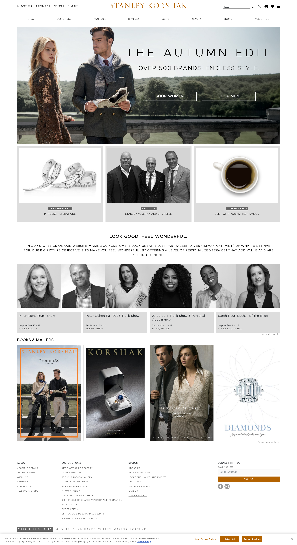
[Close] (292, 539)
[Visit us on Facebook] (220, 486)
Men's (165, 19)
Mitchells (24, 6)
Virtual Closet (26, 482)
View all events (270, 334)
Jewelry (133, 19)
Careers (134, 491)
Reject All (229, 539)
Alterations (24, 487)
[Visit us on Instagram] (227, 486)
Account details (27, 468)
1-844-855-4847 (138, 496)
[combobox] (236, 6)
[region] (148, 539)
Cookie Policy (144, 542)
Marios (73, 6)
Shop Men (228, 96)
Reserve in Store (27, 491)
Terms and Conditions (76, 482)
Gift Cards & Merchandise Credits (83, 514)
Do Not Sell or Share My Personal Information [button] (92, 500)
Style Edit (135, 482)
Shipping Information (75, 487)
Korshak (138, 529)
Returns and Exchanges (77, 477)
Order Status (70, 509)
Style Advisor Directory (77, 468)
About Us (134, 468)
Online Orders (26, 473)
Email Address (225, 467)
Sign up (249, 479)
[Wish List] (272, 6)
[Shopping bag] (278, 6)
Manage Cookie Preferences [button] (79, 518)
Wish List (22, 477)
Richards (43, 6)
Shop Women (170, 96)
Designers (64, 19)
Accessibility (69, 505)
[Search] (253, 6)
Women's (100, 19)
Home (228, 19)
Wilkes (59, 6)
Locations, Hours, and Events (147, 477)
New (31, 19)
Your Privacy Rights (205, 539)
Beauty (196, 19)
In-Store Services (139, 473)
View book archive (268, 442)
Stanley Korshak (148, 6)
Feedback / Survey (140, 487)
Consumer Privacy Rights (77, 496)
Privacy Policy (71, 491)
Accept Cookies (252, 539)
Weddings (261, 19)
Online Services (71, 473)
